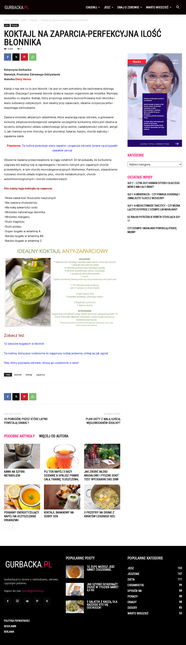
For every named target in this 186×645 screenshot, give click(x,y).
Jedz (107, 7)
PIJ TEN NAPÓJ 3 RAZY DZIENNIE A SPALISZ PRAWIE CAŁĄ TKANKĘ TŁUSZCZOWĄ (61, 475)
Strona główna (11, 20)
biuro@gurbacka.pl (33, 591)
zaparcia (40, 374)
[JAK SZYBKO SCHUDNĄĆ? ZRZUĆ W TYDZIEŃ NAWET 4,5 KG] (75, 589)
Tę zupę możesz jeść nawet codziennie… (101, 568)
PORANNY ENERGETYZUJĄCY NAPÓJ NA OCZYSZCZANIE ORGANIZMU (21, 516)
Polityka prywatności (17, 620)
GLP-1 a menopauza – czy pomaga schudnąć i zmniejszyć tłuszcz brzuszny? (154, 196)
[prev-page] (6, 527)
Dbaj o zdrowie (128, 7)
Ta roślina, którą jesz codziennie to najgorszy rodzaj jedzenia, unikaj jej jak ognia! (56, 353)
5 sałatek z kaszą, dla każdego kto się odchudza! (102, 604)
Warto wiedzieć (157, 7)
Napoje (34, 20)
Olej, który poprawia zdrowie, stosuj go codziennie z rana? (41, 362)
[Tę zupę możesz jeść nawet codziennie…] (75, 571)
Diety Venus (23, 79)
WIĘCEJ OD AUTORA (53, 436)
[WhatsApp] (32, 57)
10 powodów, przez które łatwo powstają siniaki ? (26, 421)
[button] (177, 7)
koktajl (29, 374)
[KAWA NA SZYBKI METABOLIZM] (22, 456)
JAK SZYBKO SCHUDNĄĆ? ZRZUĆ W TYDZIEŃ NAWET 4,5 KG (103, 587)
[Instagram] (17, 601)
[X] (16, 57)
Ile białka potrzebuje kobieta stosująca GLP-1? (154, 218)
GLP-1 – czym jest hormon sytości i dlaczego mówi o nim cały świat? (154, 185)
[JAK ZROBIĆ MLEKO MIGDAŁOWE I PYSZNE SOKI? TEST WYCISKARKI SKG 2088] (102, 456)
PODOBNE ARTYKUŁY (19, 436)
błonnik (18, 374)
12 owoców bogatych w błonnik (24, 343)
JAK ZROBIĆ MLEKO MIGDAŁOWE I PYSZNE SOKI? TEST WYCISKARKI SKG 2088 (101, 475)
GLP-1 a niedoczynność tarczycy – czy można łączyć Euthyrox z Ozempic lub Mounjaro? (154, 207)
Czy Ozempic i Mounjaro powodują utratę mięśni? (152, 230)
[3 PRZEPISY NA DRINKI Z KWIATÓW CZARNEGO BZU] (102, 497)
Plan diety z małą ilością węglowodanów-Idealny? (103, 421)
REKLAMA (9, 631)
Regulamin (10, 626)
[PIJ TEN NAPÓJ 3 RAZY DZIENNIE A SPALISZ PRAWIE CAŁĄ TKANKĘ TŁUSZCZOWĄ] (62, 456)
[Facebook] (7, 57)
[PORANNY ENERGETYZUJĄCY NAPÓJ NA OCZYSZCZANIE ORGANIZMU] (22, 497)
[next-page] (12, 527)
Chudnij (91, 7)
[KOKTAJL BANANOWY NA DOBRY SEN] (62, 497)
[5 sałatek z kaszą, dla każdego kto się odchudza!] (75, 606)
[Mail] (27, 601)
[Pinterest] (24, 57)
